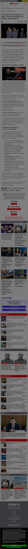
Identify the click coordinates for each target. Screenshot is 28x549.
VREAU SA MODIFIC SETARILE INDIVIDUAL (14, 547)
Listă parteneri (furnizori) (5, 543)
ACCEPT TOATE (14, 545)
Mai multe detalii (20, 532)
